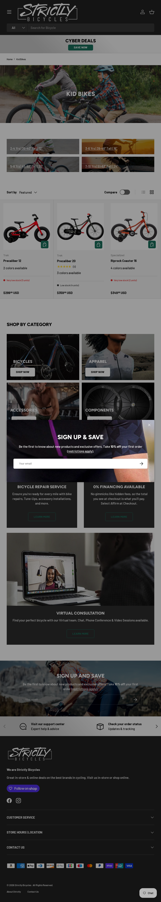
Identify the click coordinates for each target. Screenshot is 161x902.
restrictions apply (80, 451)
